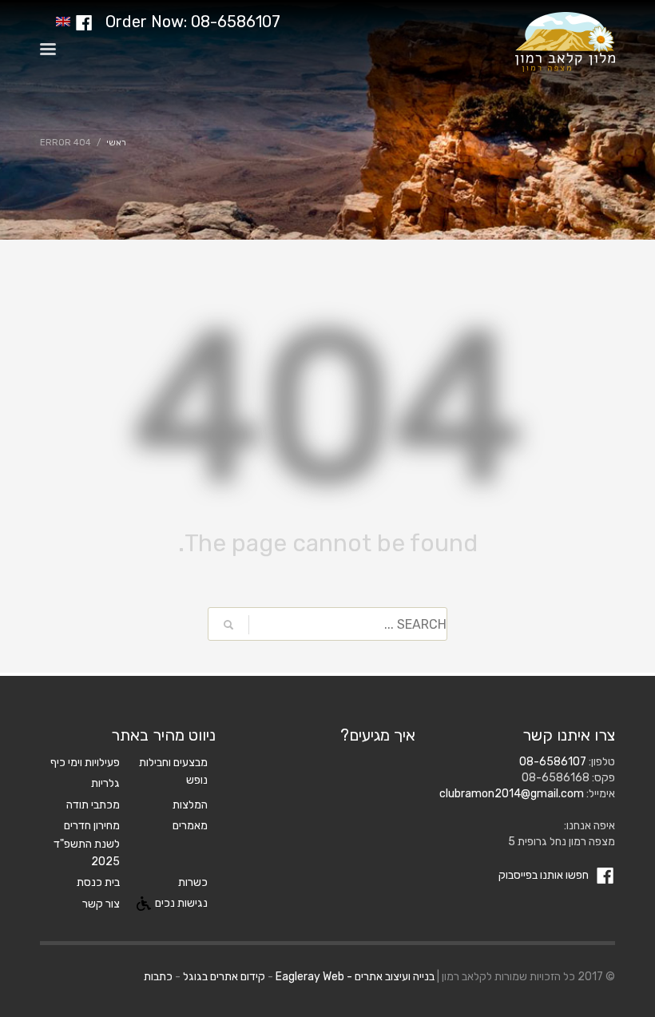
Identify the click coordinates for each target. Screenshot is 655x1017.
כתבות (158, 976)
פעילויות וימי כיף (85, 762)
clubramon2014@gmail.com (511, 793)
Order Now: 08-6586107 (192, 21)
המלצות (190, 805)
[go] (228, 625)
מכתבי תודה (93, 805)
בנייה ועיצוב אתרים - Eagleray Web (355, 976)
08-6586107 (552, 762)
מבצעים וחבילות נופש (173, 771)
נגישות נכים (181, 903)
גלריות (105, 783)
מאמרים (190, 825)
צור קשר (101, 904)
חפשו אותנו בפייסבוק (544, 875)
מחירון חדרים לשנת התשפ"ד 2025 (87, 843)
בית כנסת (98, 882)
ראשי (116, 142)
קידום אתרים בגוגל (224, 976)
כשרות (193, 882)
